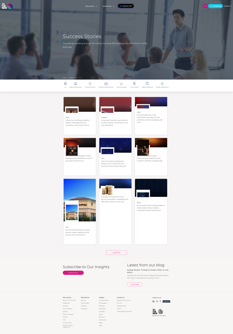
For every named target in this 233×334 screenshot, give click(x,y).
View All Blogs (134, 284)
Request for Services (123, 300)
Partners (65, 306)
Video (100, 325)
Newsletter (102, 309)
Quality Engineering (162, 87)
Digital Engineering (75, 87)
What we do (107, 6)
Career (119, 309)
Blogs (100, 323)
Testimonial (102, 320)
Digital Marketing (147, 87)
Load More (116, 252)
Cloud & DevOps (90, 87)
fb (160, 301)
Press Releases (67, 309)
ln (154, 301)
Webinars (102, 306)
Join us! (119, 303)
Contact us (217, 6)
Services (83, 300)
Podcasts (102, 311)
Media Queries (121, 306)
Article (101, 314)
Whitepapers (103, 303)
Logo (7, 6)
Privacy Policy (67, 323)
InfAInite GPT (126, 6)
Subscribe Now (73, 273)
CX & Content (134, 87)
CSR (64, 320)
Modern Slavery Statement (68, 326)
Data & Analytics (122, 87)
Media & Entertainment (106, 87)
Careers (227, 6)
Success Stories (104, 300)
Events (65, 317)
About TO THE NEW (69, 300)
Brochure (102, 317)
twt (157, 301)
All (65, 87)
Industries (84, 309)
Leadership (66, 303)
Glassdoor (166, 301)
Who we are (89, 6)
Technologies (85, 303)
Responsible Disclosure (124, 311)
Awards (65, 311)
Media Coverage (68, 314)
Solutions (84, 306)
